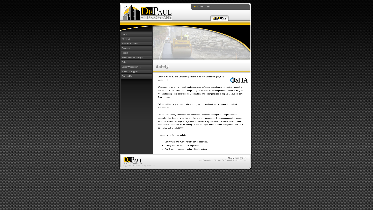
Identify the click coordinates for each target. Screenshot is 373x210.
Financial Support (130, 71)
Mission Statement (130, 43)
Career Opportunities (131, 67)
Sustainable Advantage (132, 57)
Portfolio (126, 53)
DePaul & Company (219, 18)
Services (126, 48)
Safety (124, 62)
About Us (126, 39)
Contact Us (127, 76)
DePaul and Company (147, 12)
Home (124, 34)
